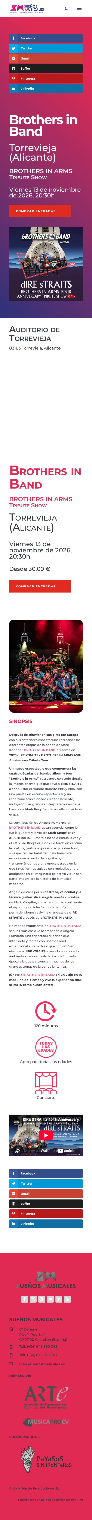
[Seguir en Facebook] (24, 1299)
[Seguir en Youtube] (50, 1299)
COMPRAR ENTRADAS (36, 211)
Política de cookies (68, 1500)
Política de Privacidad (34, 1500)
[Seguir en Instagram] (41, 1299)
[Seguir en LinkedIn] (58, 1299)
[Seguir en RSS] (67, 1299)
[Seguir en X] (33, 1299)
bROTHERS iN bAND (40, 750)
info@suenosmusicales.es (42, 1364)
